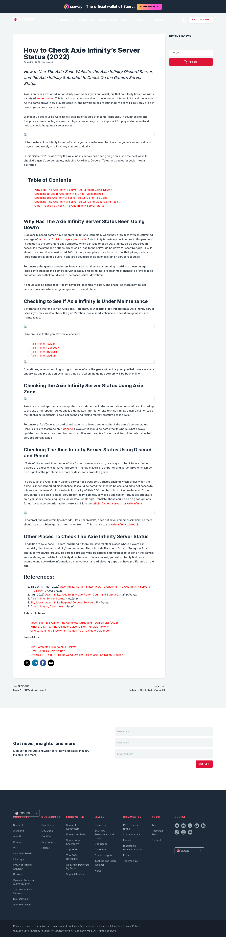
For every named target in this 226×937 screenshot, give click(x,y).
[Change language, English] (184, 19)
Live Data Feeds (22, 853)
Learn (125, 19)
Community (142, 19)
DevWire (46, 836)
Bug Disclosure (88, 926)
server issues (45, 98)
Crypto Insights (103, 855)
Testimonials (130, 860)
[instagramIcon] (183, 833)
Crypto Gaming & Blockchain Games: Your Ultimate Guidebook (70, 630)
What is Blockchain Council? (147, 688)
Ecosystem (108, 19)
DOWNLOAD (149, 6)
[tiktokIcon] (177, 833)
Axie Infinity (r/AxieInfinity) (47, 606)
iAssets (17, 874)
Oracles (17, 842)
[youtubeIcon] (197, 826)
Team (155, 825)
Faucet (45, 847)
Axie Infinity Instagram (44, 351)
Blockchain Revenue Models (133, 847)
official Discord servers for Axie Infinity (117, 503)
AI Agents (18, 830)
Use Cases (101, 843)
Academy (100, 849)
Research (100, 825)
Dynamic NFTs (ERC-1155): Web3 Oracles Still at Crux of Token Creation (76, 655)
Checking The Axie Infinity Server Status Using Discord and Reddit (77, 201)
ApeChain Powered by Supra (77, 866)
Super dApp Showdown (73, 841)
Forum (126, 855)
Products (66, 19)
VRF (15, 847)
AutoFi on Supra (22, 904)
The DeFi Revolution (72, 857)
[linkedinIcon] (203, 826)
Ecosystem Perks (76, 834)
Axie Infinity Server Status (47, 598)
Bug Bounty (48, 842)
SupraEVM (72, 849)
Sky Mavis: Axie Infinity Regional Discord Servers (61, 602)
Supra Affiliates (75, 874)
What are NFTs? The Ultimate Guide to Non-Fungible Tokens (69, 626)
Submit (204, 764)
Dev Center (48, 825)
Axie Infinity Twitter (42, 343)
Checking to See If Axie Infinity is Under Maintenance (69, 193)
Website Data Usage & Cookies (59, 926)
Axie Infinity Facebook (44, 347)
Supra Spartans (131, 834)
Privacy (17, 926)
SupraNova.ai (20, 898)
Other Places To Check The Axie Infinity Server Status (69, 205)
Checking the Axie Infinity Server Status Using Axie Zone (70, 197)
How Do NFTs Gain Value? (47, 651)
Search (194, 62)
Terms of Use (31, 926)
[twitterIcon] (190, 826)
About (160, 19)
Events (127, 840)
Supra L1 (18, 825)
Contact (156, 840)
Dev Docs (47, 830)
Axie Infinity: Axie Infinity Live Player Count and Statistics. (82, 594)
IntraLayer (19, 859)
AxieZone (67, 429)
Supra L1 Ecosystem (72, 826)
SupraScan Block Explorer (23, 891)
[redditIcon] (190, 833)
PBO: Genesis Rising (131, 826)
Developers (86, 19)
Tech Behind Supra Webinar (105, 862)
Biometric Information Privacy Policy (119, 926)
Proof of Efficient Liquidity (23, 866)
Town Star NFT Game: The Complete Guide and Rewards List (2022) (74, 622)
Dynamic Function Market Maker (23, 881)
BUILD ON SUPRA (200, 19)
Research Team (157, 832)
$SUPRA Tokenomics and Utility (104, 834)
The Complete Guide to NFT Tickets (53, 647)
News (98, 870)
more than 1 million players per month (62, 239)
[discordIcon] (183, 826)
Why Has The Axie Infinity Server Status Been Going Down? (73, 189)
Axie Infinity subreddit (125, 524)
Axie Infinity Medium (43, 355)
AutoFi (17, 836)
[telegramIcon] (177, 826)
